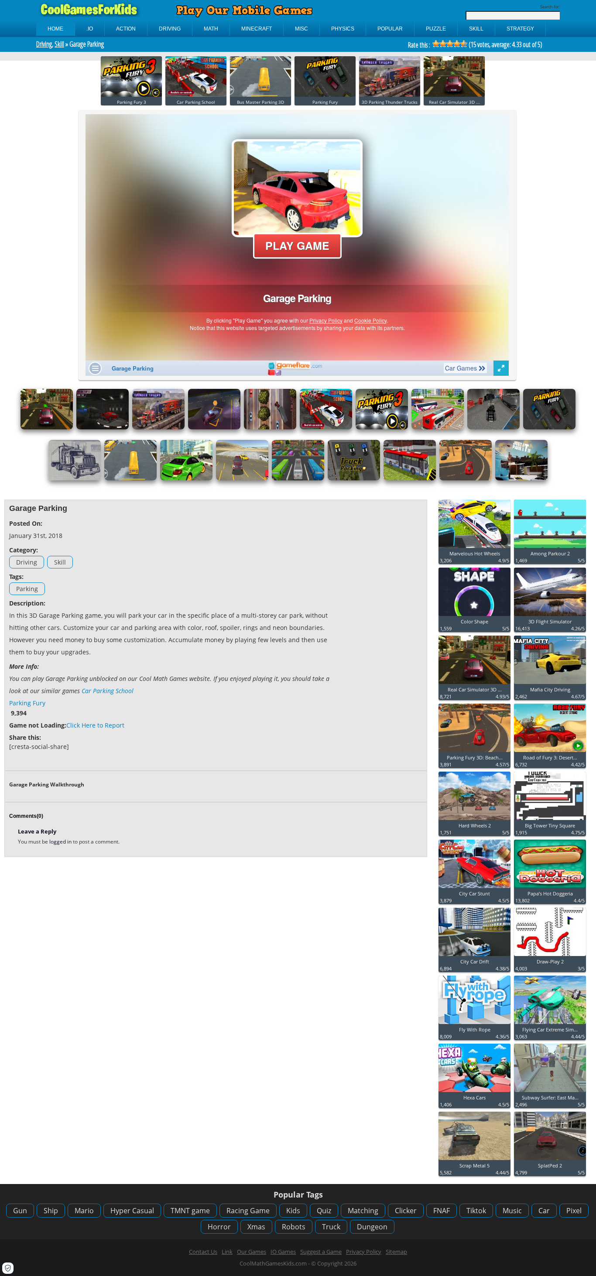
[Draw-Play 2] (550, 956)
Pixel (574, 1210)
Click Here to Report (95, 725)
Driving (44, 44)
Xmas (256, 1227)
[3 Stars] (449, 43)
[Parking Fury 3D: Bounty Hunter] (214, 427)
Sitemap (396, 1252)
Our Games (251, 1252)
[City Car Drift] (474, 956)
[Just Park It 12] (270, 427)
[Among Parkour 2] (550, 548)
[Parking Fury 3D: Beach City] (465, 478)
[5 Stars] (463, 43)
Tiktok (476, 1210)
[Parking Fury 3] (131, 95)
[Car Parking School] (195, 95)
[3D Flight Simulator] (550, 616)
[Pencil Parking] (74, 478)
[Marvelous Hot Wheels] (474, 548)
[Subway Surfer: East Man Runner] (550, 1092)
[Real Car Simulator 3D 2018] (454, 95)
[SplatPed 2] (550, 1160)
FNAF (441, 1210)
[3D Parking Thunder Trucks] (389, 95)
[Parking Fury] (325, 95)
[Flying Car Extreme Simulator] (550, 1024)
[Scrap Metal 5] (474, 1160)
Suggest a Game (321, 1252)
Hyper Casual (132, 1210)
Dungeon (372, 1227)
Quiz (324, 1210)
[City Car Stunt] (474, 888)
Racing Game (248, 1210)
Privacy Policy (363, 1252)
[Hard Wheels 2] (474, 820)
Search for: (550, 7)
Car (544, 1210)
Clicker (406, 1210)
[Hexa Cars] (474, 1092)
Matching (363, 1210)
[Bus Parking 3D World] (298, 478)
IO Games (283, 1252)
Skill (59, 44)
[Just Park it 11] (521, 478)
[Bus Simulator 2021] (437, 427)
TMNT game (190, 1210)
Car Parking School (108, 691)
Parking (27, 589)
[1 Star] (435, 43)
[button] (8, 1268)
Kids (293, 1210)
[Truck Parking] (354, 478)
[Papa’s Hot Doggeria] (550, 888)
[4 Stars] (456, 43)
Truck (331, 1227)
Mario (84, 1210)
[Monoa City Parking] (186, 478)
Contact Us (203, 1252)
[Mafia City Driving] (550, 684)
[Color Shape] (474, 616)
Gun (20, 1210)
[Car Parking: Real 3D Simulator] (242, 478)
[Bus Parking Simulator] (410, 478)
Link (227, 1252)
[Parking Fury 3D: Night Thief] (102, 427)
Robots (293, 1227)
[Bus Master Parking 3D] (260, 95)
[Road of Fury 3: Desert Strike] (550, 752)
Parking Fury (27, 703)
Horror (219, 1227)
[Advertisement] (383, 635)
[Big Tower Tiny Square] (550, 820)
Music (512, 1210)
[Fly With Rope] (474, 1024)
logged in (61, 841)
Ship (51, 1210)
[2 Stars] (442, 43)
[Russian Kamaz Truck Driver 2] (493, 427)
